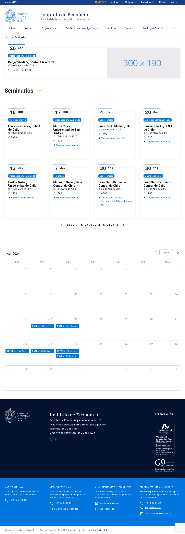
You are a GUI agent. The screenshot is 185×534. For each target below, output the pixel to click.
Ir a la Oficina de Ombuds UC (158, 513)
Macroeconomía (17, 120)
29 (68, 225)
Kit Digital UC (100, 530)
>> (124, 225)
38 (108, 225)
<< (60, 225)
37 (103, 225)
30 (72, 225)
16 (51, 319)
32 (82, 225)
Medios (115, 2)
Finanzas (59, 176)
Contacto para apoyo (109, 503)
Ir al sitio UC (10, 2)
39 (112, 225)
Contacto (129, 28)
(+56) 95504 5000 (62, 503)
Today (167, 252)
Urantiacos (28, 530)
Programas (49, 28)
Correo (175, 2)
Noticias (112, 28)
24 (76, 344)
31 (77, 225)
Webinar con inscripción (68, 145)
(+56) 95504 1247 (152, 508)
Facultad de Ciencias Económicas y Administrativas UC (116, 201)
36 (99, 225)
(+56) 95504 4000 (17, 500)
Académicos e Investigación (82, 28)
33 (86, 225)
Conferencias (106, 120)
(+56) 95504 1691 (152, 503)
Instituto (28, 28)
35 (94, 225)
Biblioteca (130, 2)
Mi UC (162, 2)
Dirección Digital (56, 530)
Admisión (99, 2)
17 (76, 319)
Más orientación (107, 509)
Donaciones (147, 2)
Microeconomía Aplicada (22, 56)
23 (51, 344)
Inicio (12, 28)
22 (26, 344)
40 (116, 225)
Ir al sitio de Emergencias (66, 509)
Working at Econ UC (153, 28)
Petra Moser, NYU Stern (76, 326)
